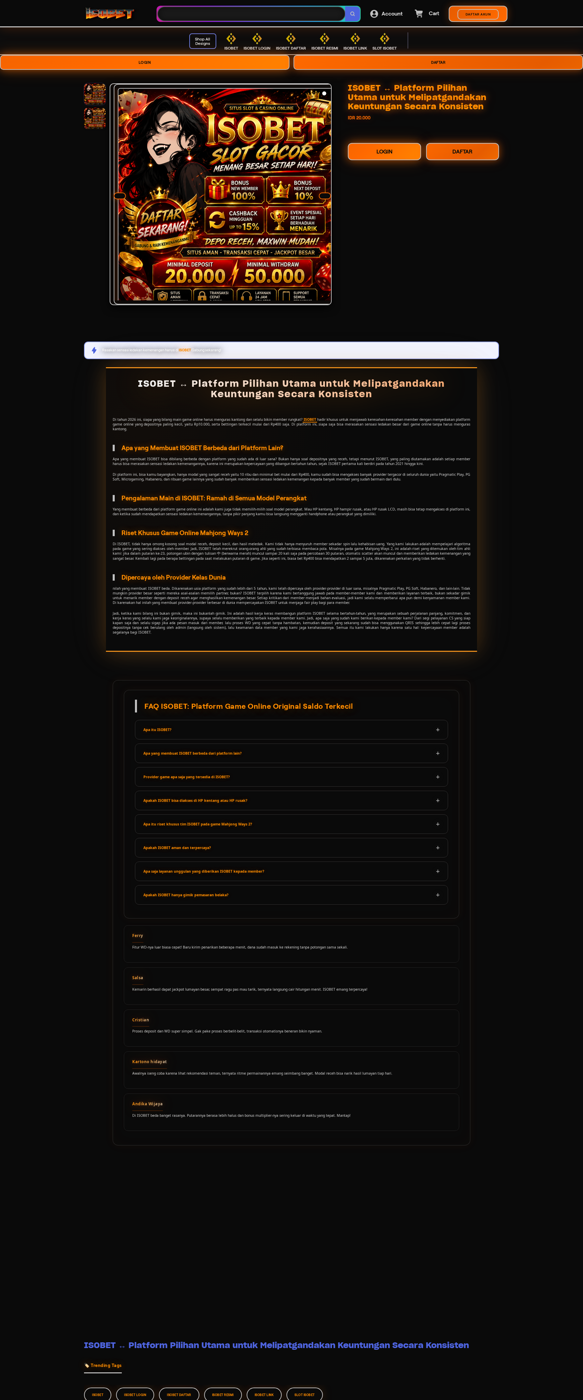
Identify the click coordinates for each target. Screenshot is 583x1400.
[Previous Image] (120, 196)
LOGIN (145, 62)
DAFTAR (438, 62)
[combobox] (251, 14)
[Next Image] (325, 196)
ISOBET (310, 419)
